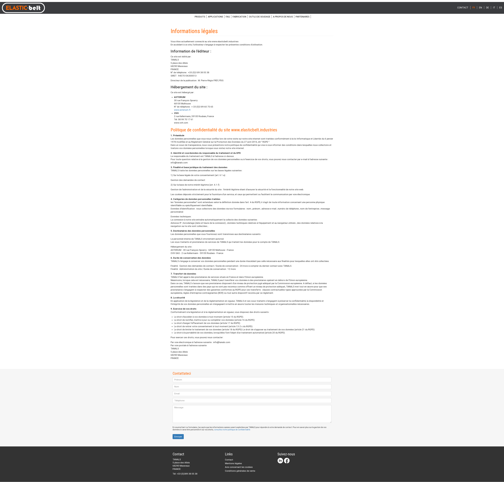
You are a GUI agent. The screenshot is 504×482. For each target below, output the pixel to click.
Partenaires (302, 16)
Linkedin (280, 460)
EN (480, 7)
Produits (200, 16)
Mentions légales (233, 463)
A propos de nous (283, 16)
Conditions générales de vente (240, 471)
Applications (215, 16)
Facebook (287, 460)
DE (487, 7)
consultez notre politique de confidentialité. (232, 430)
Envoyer (178, 436)
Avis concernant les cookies (239, 467)
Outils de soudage (259, 16)
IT (494, 7)
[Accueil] (24, 8)
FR (473, 7)
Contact (462, 7)
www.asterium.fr (182, 110)
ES (500, 7)
